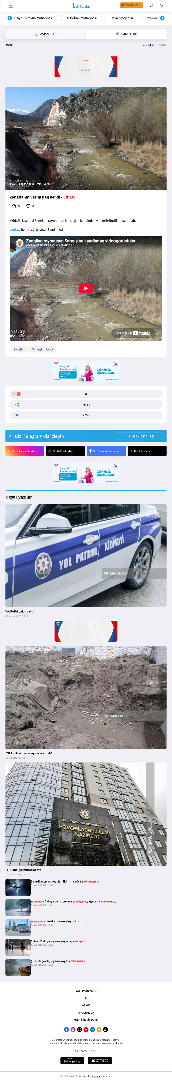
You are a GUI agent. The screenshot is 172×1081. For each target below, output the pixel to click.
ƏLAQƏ (86, 998)
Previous (9, 18)
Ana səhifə (148, 45)
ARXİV (86, 1005)
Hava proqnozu (122, 18)
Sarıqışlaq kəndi (42, 349)
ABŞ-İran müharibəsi (81, 18)
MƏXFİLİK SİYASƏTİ (86, 1020)
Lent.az (15, 229)
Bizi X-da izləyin (142, 451)
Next (162, 18)
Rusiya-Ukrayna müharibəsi (33, 18)
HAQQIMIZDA (86, 1012)
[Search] (161, 5)
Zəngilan (19, 349)
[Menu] (11, 6)
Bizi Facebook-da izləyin (106, 451)
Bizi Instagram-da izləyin (25, 451)
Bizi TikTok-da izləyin (63, 451)
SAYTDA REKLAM (86, 990)
